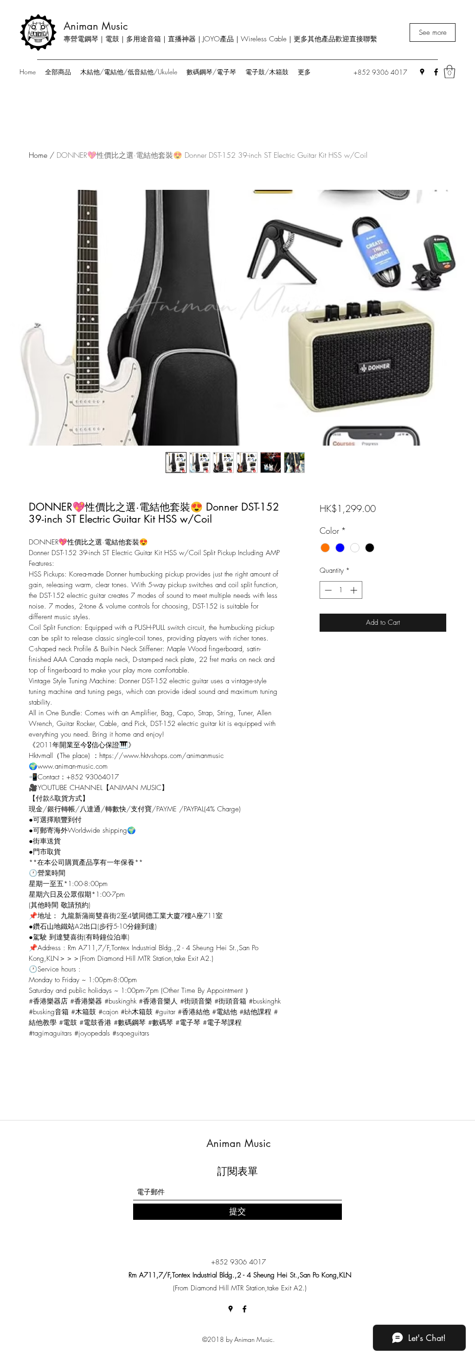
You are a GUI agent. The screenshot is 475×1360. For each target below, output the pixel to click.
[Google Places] (422, 72)
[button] (449, 71)
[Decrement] (327, 590)
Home (38, 155)
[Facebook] (436, 72)
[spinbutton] (340, 590)
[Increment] (354, 590)
